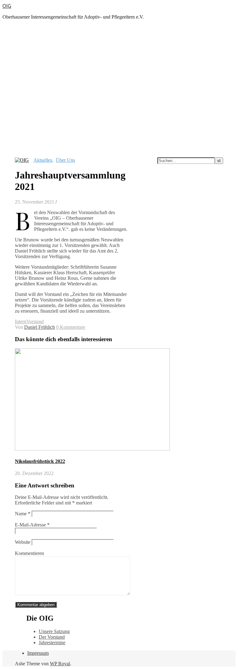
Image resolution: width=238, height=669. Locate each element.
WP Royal (60, 663)
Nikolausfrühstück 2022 (40, 461)
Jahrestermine (52, 642)
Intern (20, 321)
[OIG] (22, 160)
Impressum (38, 653)
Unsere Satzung (54, 631)
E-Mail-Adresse (32, 524)
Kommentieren (29, 553)
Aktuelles (42, 160)
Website (22, 542)
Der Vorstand (52, 637)
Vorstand (35, 321)
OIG (6, 5)
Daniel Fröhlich (39, 327)
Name (22, 513)
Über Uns (65, 160)
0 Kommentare (70, 327)
